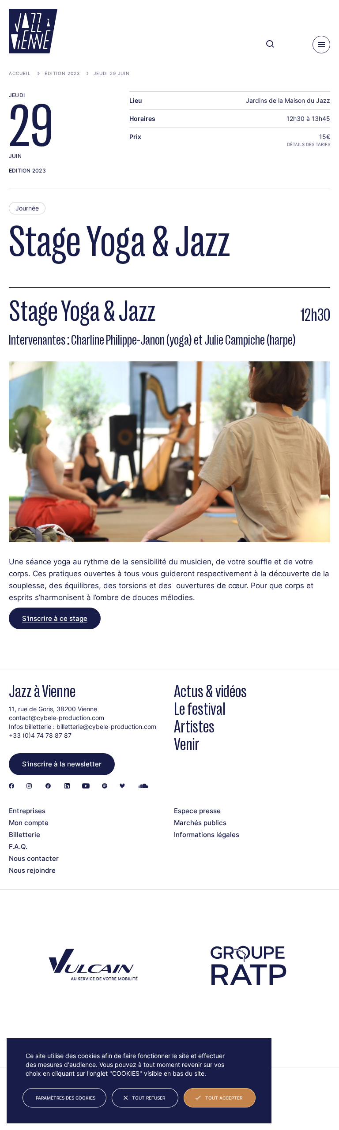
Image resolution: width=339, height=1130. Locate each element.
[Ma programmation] (291, 44)
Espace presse (197, 810)
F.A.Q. (18, 846)
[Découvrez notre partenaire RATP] (247, 965)
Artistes (194, 726)
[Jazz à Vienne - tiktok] (48, 786)
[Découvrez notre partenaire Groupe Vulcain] (91, 966)
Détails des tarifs (308, 144)
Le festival (200, 709)
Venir (187, 744)
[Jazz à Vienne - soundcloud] (143, 786)
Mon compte (29, 822)
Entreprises (27, 810)
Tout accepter (223, 1098)
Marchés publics (200, 822)
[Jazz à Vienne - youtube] (86, 786)
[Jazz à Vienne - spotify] (104, 786)
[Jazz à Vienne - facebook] (11, 786)
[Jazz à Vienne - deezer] (122, 786)
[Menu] (321, 44)
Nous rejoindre (32, 870)
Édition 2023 (62, 73)
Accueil (20, 73)
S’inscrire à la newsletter (62, 764)
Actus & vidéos (210, 691)
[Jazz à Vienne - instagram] (29, 786)
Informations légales (206, 834)
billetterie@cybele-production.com (106, 726)
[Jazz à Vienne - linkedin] (67, 786)
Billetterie (24, 834)
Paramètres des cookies (65, 1098)
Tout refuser (148, 1098)
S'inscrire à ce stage (54, 618)
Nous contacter (34, 858)
